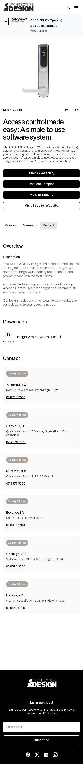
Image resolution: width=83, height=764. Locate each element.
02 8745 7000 (15, 397)
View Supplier (38, 30)
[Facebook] (28, 754)
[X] (37, 754)
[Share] (67, 110)
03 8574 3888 (15, 566)
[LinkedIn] (46, 754)
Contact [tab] (48, 225)
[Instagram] (55, 754)
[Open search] (68, 7)
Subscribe (41, 740)
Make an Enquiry (41, 194)
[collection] (76, 109)
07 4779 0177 (16, 442)
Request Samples (41, 184)
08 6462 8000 (15, 607)
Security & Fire (12, 109)
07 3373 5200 (15, 483)
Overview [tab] (10, 225)
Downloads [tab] (30, 225)
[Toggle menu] (76, 7)
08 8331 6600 (15, 525)
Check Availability (41, 173)
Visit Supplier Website (41, 205)
